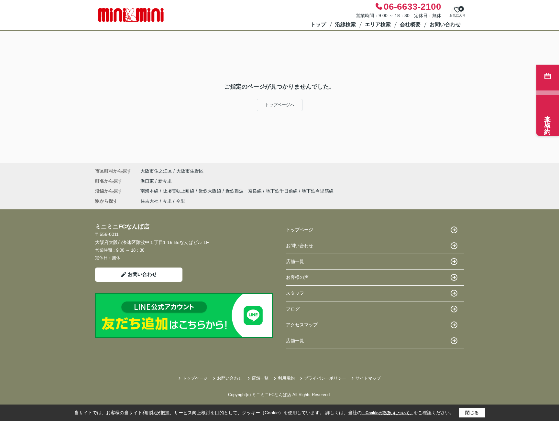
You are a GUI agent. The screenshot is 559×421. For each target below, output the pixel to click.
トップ (318, 24)
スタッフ (295, 293)
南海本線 (150, 191)
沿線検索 (345, 24)
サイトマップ (368, 378)
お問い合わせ (445, 24)
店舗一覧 (295, 261)
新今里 (165, 181)
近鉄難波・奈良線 (244, 191)
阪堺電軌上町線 (179, 191)
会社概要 (410, 24)
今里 (167, 201)
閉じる (472, 412)
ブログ (293, 308)
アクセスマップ (302, 324)
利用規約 (286, 378)
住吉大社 (149, 201)
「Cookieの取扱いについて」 (387, 413)
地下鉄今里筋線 (318, 191)
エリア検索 (378, 24)
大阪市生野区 (189, 171)
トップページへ (279, 104)
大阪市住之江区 (156, 171)
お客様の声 (297, 277)
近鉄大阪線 (211, 191)
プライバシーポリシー (325, 378)
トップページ (299, 229)
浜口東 (147, 181)
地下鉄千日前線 (282, 191)
